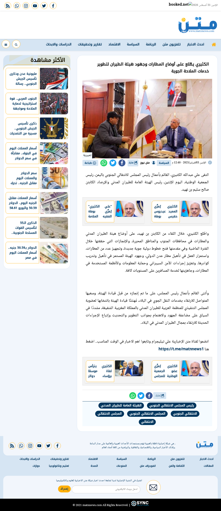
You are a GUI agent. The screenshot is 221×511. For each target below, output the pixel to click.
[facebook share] (121, 162)
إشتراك (64, 489)
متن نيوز (145, 162)
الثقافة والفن (177, 465)
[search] (16, 44)
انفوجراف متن (148, 465)
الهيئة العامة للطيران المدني (121, 405)
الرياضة (151, 44)
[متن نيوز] (198, 25)
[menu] (6, 44)
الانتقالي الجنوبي (185, 414)
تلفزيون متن (172, 44)
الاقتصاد (114, 44)
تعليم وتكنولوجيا (59, 465)
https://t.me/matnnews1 (181, 349)
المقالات (208, 465)
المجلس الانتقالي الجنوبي (147, 414)
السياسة (133, 44)
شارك (131, 163)
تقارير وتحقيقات (90, 44)
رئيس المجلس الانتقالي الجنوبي (171, 405)
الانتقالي (147, 422)
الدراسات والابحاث (58, 44)
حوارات (36, 465)
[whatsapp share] (103, 162)
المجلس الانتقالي (110, 414)
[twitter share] (112, 162)
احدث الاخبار (195, 44)
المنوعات (121, 465)
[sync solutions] (139, 505)
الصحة (94, 465)
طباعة (89, 163)
